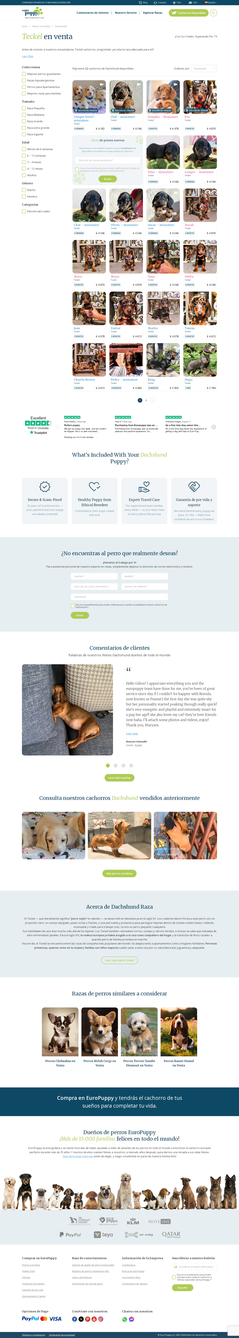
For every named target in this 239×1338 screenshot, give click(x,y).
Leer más (132, 733)
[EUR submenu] (198, 2)
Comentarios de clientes (134, 1283)
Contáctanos (128, 1265)
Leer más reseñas (119, 778)
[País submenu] (181, 2)
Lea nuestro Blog (131, 1277)
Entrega (26, 1277)
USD (195, 2)
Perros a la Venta (31, 1265)
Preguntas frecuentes (33, 1283)
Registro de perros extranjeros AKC (90, 1271)
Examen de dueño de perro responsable (93, 1265)
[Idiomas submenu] (216, 2)
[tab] (108, 766)
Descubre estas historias (78, 1156)
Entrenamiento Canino (34, 1296)
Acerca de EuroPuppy (133, 1271)
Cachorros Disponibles (192, 13)
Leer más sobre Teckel (119, 960)
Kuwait (138, 745)
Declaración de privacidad (62, 1334)
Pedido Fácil (28, 1271)
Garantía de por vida (32, 1289)
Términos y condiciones (33, 1334)
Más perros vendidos (119, 873)
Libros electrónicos (82, 1277)
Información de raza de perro (87, 1283)
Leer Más (27, 56)
